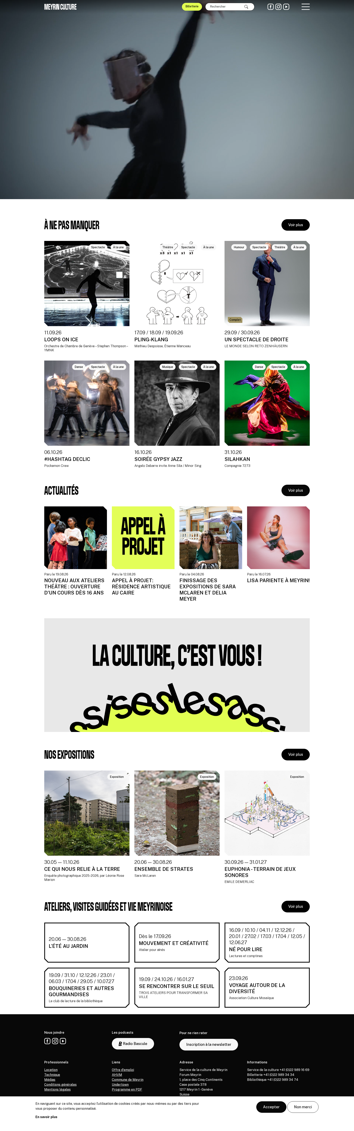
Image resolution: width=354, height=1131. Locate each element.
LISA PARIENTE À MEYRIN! (278, 580)
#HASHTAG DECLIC (67, 459)
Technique (52, 1075)
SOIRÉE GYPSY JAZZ (158, 459)
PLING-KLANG (151, 339)
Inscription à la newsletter (208, 1044)
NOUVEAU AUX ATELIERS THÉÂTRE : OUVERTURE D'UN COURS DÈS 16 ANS (74, 586)
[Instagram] (278, 7)
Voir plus (295, 225)
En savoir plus (46, 1117)
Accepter (271, 1107)
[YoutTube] (286, 7)
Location (51, 1070)
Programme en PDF (127, 1089)
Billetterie (192, 6)
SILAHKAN (237, 459)
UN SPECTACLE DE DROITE (256, 339)
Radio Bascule (134, 1043)
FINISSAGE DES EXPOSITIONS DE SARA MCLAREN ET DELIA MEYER (207, 589)
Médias (49, 1080)
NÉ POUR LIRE (245, 949)
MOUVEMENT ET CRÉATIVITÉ (174, 943)
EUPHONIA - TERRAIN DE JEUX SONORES (260, 872)
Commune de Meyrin (127, 1080)
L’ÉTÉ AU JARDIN (68, 946)
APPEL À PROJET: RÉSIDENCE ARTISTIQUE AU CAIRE (141, 586)
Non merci (303, 1107)
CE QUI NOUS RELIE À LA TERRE (82, 869)
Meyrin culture (60, 7)
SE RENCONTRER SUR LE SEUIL (176, 986)
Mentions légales (57, 1089)
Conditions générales (60, 1085)
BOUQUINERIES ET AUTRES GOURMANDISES (81, 991)
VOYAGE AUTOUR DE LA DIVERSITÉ (257, 988)
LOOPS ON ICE (61, 339)
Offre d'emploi (123, 1070)
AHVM (117, 1075)
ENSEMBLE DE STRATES (163, 869)
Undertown (120, 1085)
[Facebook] (271, 7)
